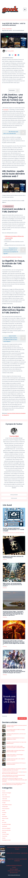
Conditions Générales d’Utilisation (14, 865)
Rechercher (4, 716)
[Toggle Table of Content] (16, 90)
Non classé (4, 822)
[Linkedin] (18, 55)
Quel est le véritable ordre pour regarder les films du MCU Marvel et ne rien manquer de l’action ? (14, 671)
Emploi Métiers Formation (7, 804)
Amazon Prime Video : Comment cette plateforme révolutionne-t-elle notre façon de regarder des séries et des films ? (13, 613)
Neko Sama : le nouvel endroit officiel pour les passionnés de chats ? (12, 584)
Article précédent (14, 494)
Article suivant (14, 498)
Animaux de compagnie (6, 792)
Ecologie (3, 802)
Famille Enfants (5, 806)
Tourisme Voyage (5, 834)
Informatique (4, 816)
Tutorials (3, 838)
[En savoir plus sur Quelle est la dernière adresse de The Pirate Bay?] (14, 545)
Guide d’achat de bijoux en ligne (12, 776)
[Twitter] (12, 55)
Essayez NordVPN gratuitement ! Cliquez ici (12, 257)
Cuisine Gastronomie (6, 796)
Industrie (3, 814)
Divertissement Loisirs (6, 800)
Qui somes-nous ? (14, 872)
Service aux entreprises (7, 532)
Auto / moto (4, 794)
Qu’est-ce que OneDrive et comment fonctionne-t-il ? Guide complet (13, 529)
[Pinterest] (15, 55)
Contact (14, 867)
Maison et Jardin (5, 818)
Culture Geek (4, 798)
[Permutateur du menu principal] (24, 9)
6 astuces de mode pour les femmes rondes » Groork (11, 772)
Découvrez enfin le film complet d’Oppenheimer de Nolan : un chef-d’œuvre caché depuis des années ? (14, 642)
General (3, 810)
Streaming (5, 109)
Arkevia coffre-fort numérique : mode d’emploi (17, 853)
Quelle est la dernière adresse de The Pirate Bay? (13, 557)
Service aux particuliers (15, 532)
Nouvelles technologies (6, 824)
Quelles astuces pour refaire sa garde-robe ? (14, 784)
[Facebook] (9, 55)
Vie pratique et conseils (6, 840)
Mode (3, 820)
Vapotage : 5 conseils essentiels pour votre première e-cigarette (13, 768)
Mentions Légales (14, 869)
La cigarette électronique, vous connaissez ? (10, 770)
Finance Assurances (5, 808)
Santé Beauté (4, 826)
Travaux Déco (4, 836)
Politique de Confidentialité (14, 870)
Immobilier (4, 812)
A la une (3, 790)
